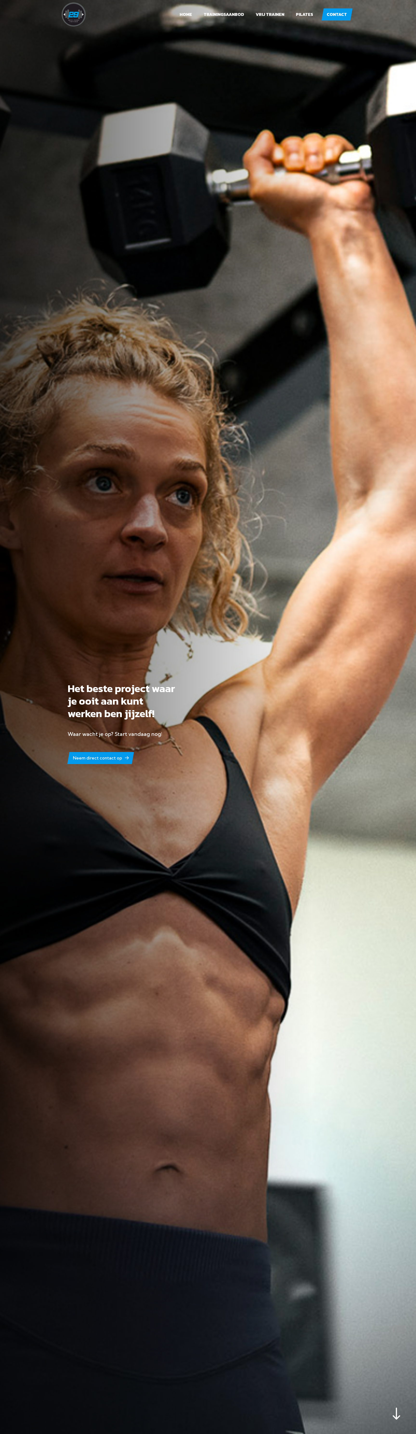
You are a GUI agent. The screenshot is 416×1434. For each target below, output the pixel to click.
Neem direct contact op (97, 758)
